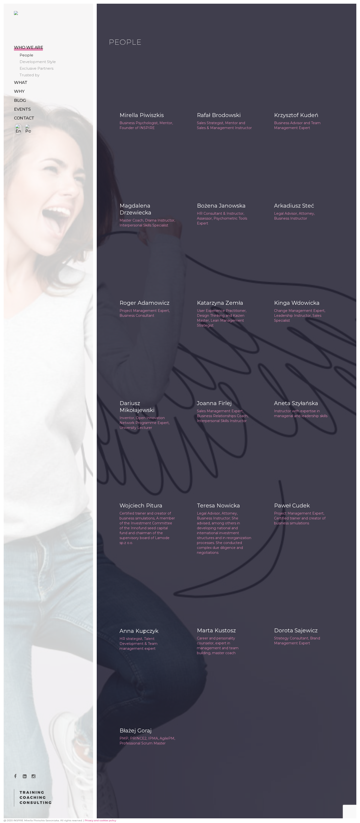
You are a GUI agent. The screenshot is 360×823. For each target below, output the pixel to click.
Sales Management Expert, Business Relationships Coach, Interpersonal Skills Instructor (222, 416)
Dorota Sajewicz (296, 630)
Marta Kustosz (216, 630)
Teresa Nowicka (218, 505)
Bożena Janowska (221, 205)
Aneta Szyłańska (296, 403)
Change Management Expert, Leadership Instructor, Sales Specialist (299, 315)
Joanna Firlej (214, 403)
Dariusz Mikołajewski (137, 406)
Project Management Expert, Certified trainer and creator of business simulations (299, 518)
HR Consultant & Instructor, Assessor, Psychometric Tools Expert (222, 218)
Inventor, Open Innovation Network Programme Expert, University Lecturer (144, 423)
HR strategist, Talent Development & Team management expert (138, 644)
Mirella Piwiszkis (142, 115)
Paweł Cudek (292, 505)
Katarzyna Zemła (220, 303)
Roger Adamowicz (144, 303)
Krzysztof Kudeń (296, 115)
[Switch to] (17, 129)
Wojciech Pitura (141, 505)
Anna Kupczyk (139, 631)
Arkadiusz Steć (294, 205)
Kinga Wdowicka (297, 303)
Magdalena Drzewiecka (135, 209)
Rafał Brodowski (219, 115)
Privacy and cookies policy (100, 820)
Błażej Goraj (136, 730)
